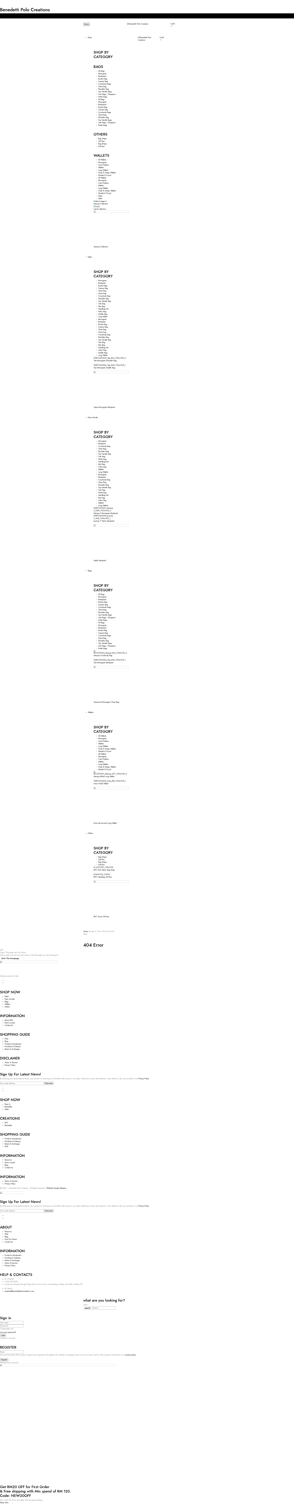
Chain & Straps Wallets (107, 172)
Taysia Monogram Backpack (104, 407)
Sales (100, 196)
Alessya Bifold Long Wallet (104, 776)
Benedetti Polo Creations (25, 9)
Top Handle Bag (104, 301)
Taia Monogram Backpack (103, 662)
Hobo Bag (102, 311)
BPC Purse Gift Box (101, 916)
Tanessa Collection (101, 246)
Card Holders (103, 165)
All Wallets (102, 159)
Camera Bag (103, 81)
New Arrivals (10, 999)
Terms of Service (11, 1062)
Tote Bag (101, 303)
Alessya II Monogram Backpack (106, 513)
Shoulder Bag (103, 89)
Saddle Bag (102, 314)
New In (7, 1104)
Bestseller (8, 1106)
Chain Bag (102, 290)
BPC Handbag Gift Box (103, 877)
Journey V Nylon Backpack (104, 521)
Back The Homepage (10, 958)
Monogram (102, 73)
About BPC (9, 1020)
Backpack (102, 283)
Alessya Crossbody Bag (103, 655)
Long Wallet (102, 316)
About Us (8, 1160)
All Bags (101, 71)
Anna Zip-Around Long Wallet (105, 823)
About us (8, 1231)
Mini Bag (101, 306)
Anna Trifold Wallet (101, 783)
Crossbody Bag (104, 296)
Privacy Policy (10, 1065)
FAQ (6, 1038)
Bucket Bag (102, 78)
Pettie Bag (102, 459)
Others (7, 1006)
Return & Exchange (12, 1049)
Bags (6, 1001)
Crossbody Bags (104, 84)
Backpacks (102, 76)
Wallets (101, 167)
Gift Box (101, 141)
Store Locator (10, 1022)
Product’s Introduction (13, 1044)
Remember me (7, 1329)
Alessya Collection (101, 203)
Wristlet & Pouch (104, 175)
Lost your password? (8, 1332)
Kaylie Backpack (100, 560)
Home (85, 931)
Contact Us (9, 1025)
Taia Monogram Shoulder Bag (105, 360)
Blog (6, 1041)
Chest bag (102, 293)
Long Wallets (103, 170)
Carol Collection (100, 209)
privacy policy (130, 1355)
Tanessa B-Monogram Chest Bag (106, 702)
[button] (191, 25)
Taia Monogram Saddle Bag (104, 367)
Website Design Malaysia (56, 1188)
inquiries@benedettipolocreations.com (19, 1291)
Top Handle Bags (105, 91)
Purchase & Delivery (13, 1046)
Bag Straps (102, 138)
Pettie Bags (102, 96)
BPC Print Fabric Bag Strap (104, 870)
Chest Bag (102, 86)
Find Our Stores (11, 1239)
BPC (6, 1122)
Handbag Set (103, 309)
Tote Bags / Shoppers (107, 94)
